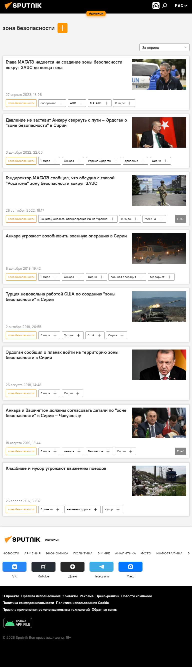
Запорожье (48, 103)
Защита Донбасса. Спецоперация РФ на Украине (73, 219)
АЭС (73, 103)
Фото (146, 553)
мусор (108, 509)
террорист (157, 277)
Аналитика (125, 553)
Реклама (87, 596)
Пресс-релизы (107, 596)
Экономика (57, 553)
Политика (82, 553)
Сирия (156, 161)
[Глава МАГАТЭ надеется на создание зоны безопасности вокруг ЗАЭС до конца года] (159, 74)
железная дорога (78, 509)
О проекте (10, 596)
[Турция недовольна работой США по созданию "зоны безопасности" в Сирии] (159, 306)
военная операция (123, 277)
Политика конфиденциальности (28, 602)
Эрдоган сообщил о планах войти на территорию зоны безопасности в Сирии (62, 355)
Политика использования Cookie (82, 602)
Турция (69, 335)
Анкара (69, 161)
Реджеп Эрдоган (99, 161)
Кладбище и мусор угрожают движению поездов (56, 468)
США (91, 335)
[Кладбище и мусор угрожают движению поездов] (159, 481)
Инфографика (169, 553)
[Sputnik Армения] (24, 10)
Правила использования (40, 596)
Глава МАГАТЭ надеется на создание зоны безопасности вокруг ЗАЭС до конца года (64, 64)
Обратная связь (104, 609)
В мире (120, 103)
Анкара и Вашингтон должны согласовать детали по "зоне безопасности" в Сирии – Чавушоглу (66, 413)
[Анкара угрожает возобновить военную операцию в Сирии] (159, 248)
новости (10, 553)
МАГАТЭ (95, 103)
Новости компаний (136, 596)
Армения (46, 509)
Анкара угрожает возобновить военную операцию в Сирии (66, 236)
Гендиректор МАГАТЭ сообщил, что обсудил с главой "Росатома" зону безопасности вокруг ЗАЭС (60, 180)
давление (131, 161)
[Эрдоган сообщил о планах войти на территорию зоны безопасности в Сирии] (159, 365)
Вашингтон (95, 451)
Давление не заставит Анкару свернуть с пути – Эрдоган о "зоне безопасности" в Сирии (66, 122)
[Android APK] (18, 623)
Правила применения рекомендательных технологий (46, 609)
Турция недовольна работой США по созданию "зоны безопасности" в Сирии (61, 296)
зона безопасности (28, 28)
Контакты (70, 596)
